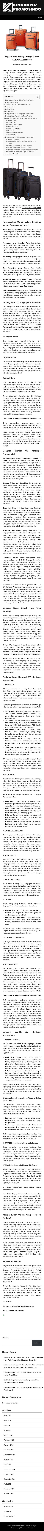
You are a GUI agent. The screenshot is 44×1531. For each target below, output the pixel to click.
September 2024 (9, 1479)
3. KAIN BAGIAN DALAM (15, 124)
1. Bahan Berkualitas (13, 139)
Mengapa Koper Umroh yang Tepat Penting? (18, 116)
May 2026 (7, 1425)
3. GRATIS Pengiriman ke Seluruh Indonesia (20, 145)
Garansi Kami (9, 111)
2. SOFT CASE (12, 122)
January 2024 (8, 1493)
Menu (39, 17)
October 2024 (8, 1474)
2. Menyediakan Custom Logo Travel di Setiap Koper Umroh (22, 142)
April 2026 (7, 1430)
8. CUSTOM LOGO (13, 135)
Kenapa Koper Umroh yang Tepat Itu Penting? (20, 152)
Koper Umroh (8, 1506)
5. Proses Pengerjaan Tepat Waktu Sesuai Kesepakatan (23, 149)
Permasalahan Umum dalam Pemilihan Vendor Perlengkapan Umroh (19, 101)
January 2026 (8, 1445)
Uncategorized (9, 1516)
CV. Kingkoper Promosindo (31, 208)
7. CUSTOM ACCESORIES (15, 133)
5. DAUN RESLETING (14, 129)
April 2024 (7, 1484)
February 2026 (9, 1440)
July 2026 (7, 1415)
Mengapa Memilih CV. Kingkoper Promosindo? (19, 114)
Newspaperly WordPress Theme (22, 1528)
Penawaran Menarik (12, 154)
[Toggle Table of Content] (36, 97)
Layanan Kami (9, 109)
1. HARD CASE (12, 120)
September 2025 (9, 1454)
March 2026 (8, 1435)
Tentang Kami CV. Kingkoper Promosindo (17, 104)
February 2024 (9, 1489)
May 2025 (7, 1464)
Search (5, 1337)
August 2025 (8, 1459)
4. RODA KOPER (13, 127)
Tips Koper (7, 1511)
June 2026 (7, 1420)
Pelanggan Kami (10, 107)
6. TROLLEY (11, 131)
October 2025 (8, 1450)
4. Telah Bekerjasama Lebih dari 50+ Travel (19, 147)
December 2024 (9, 1469)
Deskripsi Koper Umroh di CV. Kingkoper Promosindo (21, 118)
